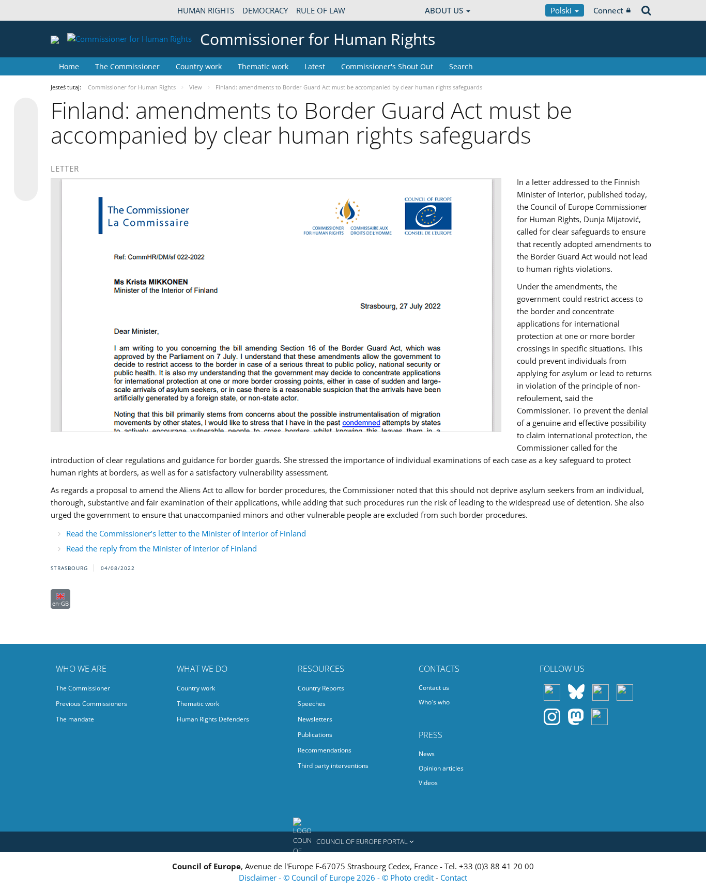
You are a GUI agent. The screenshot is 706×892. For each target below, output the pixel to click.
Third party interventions (333, 765)
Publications (315, 734)
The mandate (75, 719)
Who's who (434, 702)
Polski (562, 10)
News (427, 753)
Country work (199, 66)
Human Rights (205, 10)
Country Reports (321, 688)
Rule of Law (320, 10)
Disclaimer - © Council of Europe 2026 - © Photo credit (337, 877)
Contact (453, 877)
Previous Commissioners (91, 703)
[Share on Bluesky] (26, 110)
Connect (608, 10)
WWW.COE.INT (76, 10)
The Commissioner (127, 66)
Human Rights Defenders (213, 719)
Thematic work (263, 66)
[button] (353, 842)
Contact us (434, 687)
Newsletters (315, 719)
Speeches (312, 703)
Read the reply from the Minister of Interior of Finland (161, 548)
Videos (428, 782)
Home (69, 66)
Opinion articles (441, 768)
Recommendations (324, 750)
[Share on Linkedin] (26, 169)
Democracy (265, 10)
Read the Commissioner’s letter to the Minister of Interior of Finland (186, 533)
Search (461, 66)
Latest (314, 66)
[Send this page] (26, 189)
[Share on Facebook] (26, 150)
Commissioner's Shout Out (387, 66)
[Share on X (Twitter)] (26, 130)
